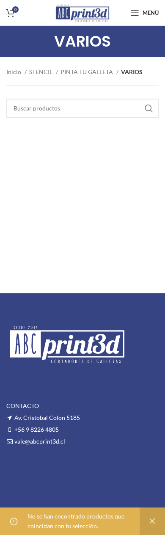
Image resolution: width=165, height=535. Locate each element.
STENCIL (41, 71)
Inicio (14, 71)
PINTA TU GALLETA (87, 71)
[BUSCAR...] (149, 108)
